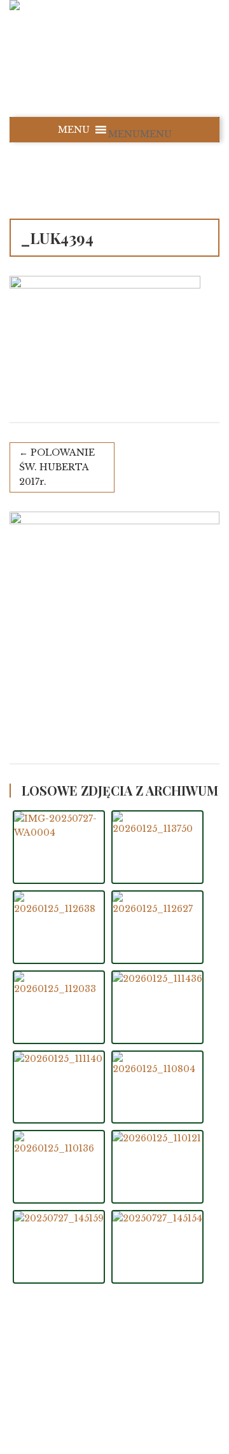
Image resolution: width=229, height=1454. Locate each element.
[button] (140, 134)
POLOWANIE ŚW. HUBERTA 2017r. (57, 467)
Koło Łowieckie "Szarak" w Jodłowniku (132, 1372)
